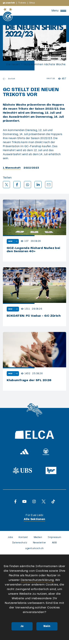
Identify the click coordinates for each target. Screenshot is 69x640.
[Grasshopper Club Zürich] (8, 14)
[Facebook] (15, 501)
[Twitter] (43, 501)
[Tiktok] (53, 501)
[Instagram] (34, 501)
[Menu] (63, 10)
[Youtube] (24, 501)
